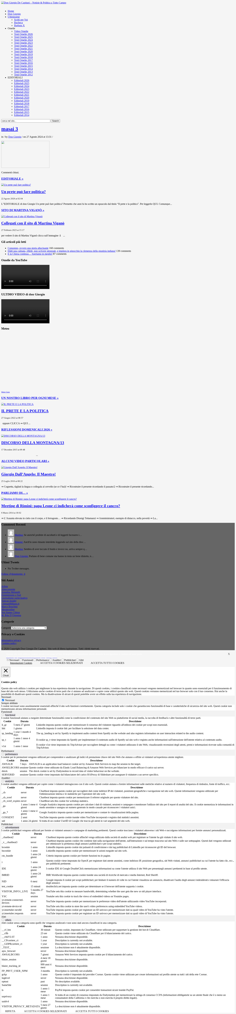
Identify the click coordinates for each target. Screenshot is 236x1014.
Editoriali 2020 (21, 97)
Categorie (6, 627)
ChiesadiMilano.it (10, 603)
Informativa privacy (11, 640)
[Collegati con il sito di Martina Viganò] (22, 216)
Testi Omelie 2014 (23, 68)
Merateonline (8, 609)
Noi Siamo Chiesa (10, 612)
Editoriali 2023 (21, 89)
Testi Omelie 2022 (23, 45)
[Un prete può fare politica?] (16, 184)
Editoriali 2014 (21, 115)
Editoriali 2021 (21, 94)
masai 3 (9, 129)
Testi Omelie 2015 (23, 66)
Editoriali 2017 (21, 106)
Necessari (14, 660)
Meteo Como (5, 392)
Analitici (56, 660)
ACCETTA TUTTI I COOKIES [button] (107, 663)
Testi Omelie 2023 (23, 42)
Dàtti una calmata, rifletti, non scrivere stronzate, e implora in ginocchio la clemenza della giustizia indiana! (62, 251)
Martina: (19, 535)
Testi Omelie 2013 (23, 71)
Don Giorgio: (21, 556)
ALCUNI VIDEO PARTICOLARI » (25, 461)
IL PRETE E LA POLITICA (24, 411)
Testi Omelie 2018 (23, 57)
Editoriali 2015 (21, 112)
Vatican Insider (8, 600)
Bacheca (18, 22)
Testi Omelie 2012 (23, 74)
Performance (42, 660)
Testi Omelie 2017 (23, 60)
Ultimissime (14, 16)
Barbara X (19, 25)
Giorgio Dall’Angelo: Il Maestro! (28, 474)
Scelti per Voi (21, 19)
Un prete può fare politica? (23, 192)
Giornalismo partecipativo (14, 598)
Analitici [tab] (5, 778)
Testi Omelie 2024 (23, 40)
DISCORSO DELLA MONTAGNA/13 (32, 443)
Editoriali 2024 (21, 86)
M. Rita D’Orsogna (11, 615)
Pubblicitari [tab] (7, 824)
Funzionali (27, 660)
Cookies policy (9, 643)
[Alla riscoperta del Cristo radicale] (33, 2)
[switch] (3, 715)
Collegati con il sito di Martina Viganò (32, 223)
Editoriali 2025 (21, 83)
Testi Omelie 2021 (23, 48)
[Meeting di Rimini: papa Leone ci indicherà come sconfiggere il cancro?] (39, 499)
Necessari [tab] (6, 697)
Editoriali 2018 (21, 103)
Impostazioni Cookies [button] (21, 663)
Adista (4, 586)
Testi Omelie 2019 (23, 54)
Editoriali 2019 (21, 100)
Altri (81, 660)
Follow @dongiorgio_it (13, 574)
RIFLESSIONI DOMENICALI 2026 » (26, 429)
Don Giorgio (14, 14)
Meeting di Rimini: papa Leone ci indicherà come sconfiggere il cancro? (60, 506)
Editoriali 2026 (21, 80)
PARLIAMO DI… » (14, 493)
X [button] (229, 654)
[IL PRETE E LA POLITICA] (17, 404)
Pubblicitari (70, 660)
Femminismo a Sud (11, 595)
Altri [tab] (3, 916)
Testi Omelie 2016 (23, 63)
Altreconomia (8, 589)
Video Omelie (21, 31)
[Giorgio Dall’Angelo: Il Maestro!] (19, 467)
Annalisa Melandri (10, 592)
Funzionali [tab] (6, 711)
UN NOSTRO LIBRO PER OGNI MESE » (30, 398)
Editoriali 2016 (21, 109)
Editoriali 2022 (21, 92)
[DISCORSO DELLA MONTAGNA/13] (23, 435)
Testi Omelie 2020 (23, 51)
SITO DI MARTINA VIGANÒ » (22, 210)
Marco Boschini (9, 606)
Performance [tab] (7, 751)
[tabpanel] (118, 707)
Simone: (19, 542)
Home (11, 11)
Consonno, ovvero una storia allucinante (28, 248)
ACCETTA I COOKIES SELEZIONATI (61, 663)
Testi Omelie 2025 (23, 37)
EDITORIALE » (12, 178)
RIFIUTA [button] (10, 1011)
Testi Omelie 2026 (23, 34)
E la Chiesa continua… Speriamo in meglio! (30, 253)
